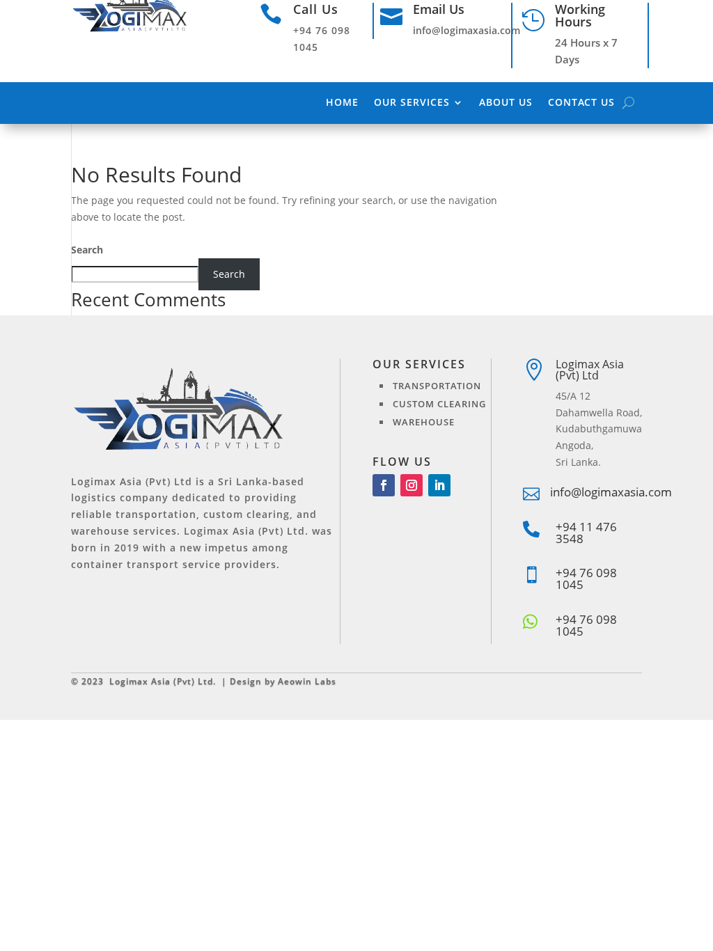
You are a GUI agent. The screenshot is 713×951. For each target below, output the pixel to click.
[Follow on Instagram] (411, 485)
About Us (506, 103)
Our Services (412, 103)
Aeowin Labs (307, 681)
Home (342, 103)
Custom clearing (439, 404)
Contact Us (581, 103)
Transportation (437, 385)
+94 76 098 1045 (586, 625)
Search (87, 249)
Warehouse (424, 422)
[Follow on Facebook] (384, 485)
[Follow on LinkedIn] (439, 485)
